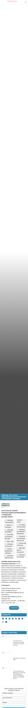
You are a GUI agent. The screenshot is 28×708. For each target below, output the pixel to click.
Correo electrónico (7, 697)
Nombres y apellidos (8, 693)
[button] (25, 2)
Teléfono (5, 702)
